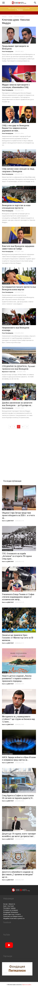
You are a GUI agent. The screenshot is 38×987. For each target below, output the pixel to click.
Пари (4, 509)
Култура (5, 672)
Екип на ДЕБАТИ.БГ (8, 520)
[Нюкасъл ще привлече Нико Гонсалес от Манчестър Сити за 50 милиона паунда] (19, 620)
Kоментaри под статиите (12, 914)
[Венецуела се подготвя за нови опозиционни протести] (19, 194)
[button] (3, 3)
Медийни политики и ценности (13, 918)
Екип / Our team (8, 906)
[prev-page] (10, 426)
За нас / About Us (9, 904)
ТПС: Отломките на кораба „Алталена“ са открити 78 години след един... (17, 556)
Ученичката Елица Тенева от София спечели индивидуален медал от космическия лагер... (18, 597)
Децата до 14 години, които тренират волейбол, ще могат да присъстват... (19, 835)
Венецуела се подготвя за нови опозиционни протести (16, 206)
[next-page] (27, 426)
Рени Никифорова (7, 51)
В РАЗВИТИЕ (6, 42)
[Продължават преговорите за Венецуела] (19, 35)
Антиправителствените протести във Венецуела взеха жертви (19, 288)
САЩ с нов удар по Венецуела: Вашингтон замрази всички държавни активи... (15, 128)
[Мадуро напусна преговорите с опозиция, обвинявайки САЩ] (19, 73)
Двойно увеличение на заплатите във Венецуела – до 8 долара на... (17, 404)
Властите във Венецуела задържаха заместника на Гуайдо (18, 247)
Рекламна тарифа (9, 908)
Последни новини (7, 550)
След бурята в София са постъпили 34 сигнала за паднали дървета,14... (18, 796)
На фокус (5, 202)
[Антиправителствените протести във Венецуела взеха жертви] (19, 275)
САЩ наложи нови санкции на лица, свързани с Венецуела (18, 170)
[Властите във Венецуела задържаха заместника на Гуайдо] (19, 235)
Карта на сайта (26, 984)
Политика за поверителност (13, 916)
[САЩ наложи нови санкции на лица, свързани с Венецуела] (19, 157)
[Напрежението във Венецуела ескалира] (19, 316)
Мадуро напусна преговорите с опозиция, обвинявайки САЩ (16, 86)
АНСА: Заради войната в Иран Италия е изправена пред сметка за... (19, 758)
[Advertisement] (19, 451)
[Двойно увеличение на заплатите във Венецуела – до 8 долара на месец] (19, 391)
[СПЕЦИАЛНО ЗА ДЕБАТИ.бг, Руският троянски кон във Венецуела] (19, 355)
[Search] (35, 3)
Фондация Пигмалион (10, 912)
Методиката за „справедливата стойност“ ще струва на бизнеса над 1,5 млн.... (18, 719)
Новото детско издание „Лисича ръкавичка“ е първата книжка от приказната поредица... (16, 678)
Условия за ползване (10, 910)
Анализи (5, 363)
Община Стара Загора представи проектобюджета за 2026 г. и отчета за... (18, 515)
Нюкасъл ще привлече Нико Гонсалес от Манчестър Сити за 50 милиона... (17, 637)
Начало (4, 17)
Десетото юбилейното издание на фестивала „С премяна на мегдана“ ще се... (17, 874)
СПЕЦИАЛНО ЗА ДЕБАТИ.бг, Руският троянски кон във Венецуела (18, 367)
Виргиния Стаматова (8, 371)
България (5, 591)
